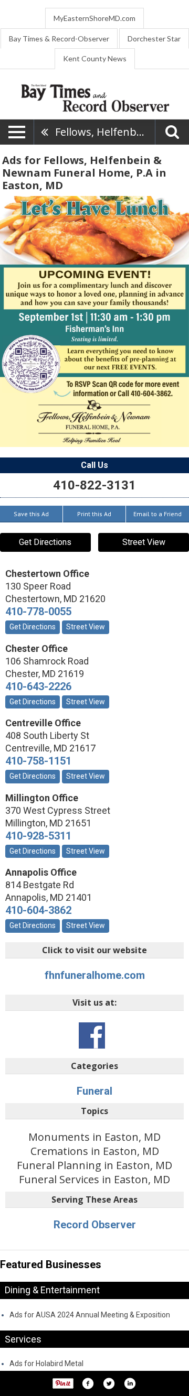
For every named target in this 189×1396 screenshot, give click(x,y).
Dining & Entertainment (52, 1289)
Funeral (94, 1091)
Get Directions (45, 542)
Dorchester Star (154, 38)
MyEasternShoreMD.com (94, 18)
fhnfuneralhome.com (95, 975)
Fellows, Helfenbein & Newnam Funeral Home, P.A (105, 132)
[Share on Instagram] (129, 1383)
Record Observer (95, 1224)
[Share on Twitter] (109, 1383)
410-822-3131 (94, 485)
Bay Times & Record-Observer (59, 38)
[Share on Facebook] (87, 1383)
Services (23, 1339)
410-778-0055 (38, 611)
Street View (143, 542)
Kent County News (95, 58)
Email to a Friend (157, 514)
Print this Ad (94, 514)
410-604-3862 (38, 910)
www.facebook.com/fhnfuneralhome (92, 1035)
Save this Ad (31, 514)
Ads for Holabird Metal (46, 1363)
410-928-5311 (38, 836)
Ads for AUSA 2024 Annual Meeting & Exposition (89, 1315)
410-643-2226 (38, 686)
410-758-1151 (38, 761)
